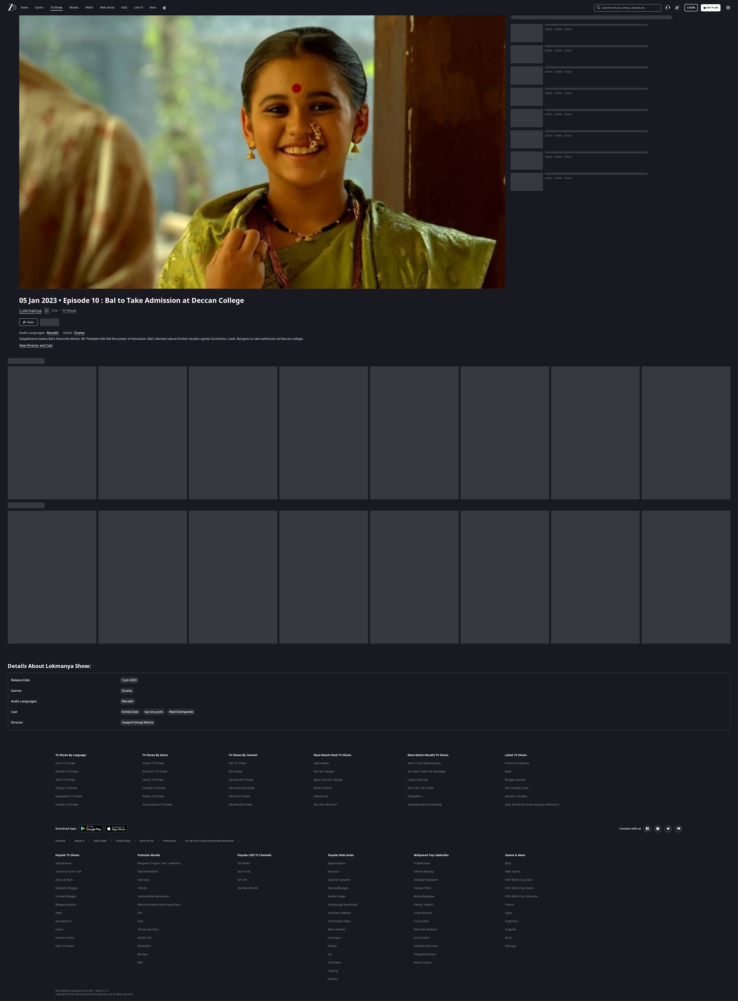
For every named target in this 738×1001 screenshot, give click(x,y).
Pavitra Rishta (322, 788)
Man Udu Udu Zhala (421, 788)
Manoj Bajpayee (424, 896)
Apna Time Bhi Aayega (328, 780)
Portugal (510, 946)
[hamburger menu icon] (728, 8)
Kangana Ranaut (424, 954)
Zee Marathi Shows (241, 780)
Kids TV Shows (64, 946)
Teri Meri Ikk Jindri (325, 805)
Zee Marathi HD (247, 888)
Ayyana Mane (336, 863)
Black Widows (336, 929)
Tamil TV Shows (65, 780)
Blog (508, 863)
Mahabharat (63, 863)
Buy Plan (712, 7)
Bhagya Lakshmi (515, 780)
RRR (140, 963)
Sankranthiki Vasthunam (153, 896)
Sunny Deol (421, 921)
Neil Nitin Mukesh (425, 929)
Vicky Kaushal (422, 913)
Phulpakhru (415, 796)
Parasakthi (144, 946)
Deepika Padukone (426, 880)
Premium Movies (149, 855)
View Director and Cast (36, 345)
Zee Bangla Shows (240, 805)
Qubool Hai (321, 796)
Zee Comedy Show (516, 788)
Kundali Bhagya (65, 896)
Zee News (243, 863)
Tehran (142, 888)
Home (24, 7)
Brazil (508, 938)
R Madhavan (422, 863)
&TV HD (242, 880)
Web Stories (513, 872)
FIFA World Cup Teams (519, 888)
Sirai (140, 921)
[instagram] (658, 829)
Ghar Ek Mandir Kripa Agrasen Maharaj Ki (532, 805)
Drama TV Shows (153, 763)
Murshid (333, 872)
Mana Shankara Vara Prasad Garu (159, 905)
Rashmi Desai (422, 963)
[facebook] (647, 829)
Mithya (332, 946)
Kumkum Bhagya (66, 888)
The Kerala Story (148, 929)
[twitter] (668, 829)
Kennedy (143, 880)
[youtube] (678, 829)
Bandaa (142, 954)
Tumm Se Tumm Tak (68, 872)
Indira (59, 929)
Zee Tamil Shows (239, 796)
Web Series (107, 7)
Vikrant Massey (423, 872)
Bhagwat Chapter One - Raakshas (159, 863)
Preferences (169, 841)
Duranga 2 (335, 938)
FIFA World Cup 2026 (518, 880)
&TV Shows (236, 772)
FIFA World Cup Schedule (521, 896)
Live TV (138, 7)
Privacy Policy (123, 841)
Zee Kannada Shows (242, 788)
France (509, 905)
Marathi (53, 333)
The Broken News (339, 921)
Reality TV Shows (153, 796)
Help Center (100, 841)
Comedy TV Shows (154, 788)
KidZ (124, 7)
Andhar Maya (336, 896)
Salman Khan (422, 888)
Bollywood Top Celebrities (431, 855)
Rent (153, 7)
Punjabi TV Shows (66, 805)
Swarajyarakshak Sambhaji (425, 805)
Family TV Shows (153, 780)
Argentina (511, 921)
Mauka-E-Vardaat (516, 796)
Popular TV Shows (67, 855)
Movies (74, 7)
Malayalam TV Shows (68, 796)
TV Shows (56, 7)
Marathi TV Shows (67, 772)
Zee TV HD (244, 872)
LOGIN (691, 7)
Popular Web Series (341, 855)
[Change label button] (677, 8)
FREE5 (89, 7)
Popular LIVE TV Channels (254, 855)
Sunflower (334, 963)
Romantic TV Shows (154, 772)
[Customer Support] (668, 7)
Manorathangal (338, 888)
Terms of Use (147, 841)
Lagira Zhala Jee (418, 780)
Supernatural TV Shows (157, 805)
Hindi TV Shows (65, 763)
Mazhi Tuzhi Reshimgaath (424, 763)
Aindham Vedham (339, 913)
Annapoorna (63, 921)
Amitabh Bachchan (426, 946)
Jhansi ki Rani (64, 880)
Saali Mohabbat (148, 872)
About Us (79, 841)
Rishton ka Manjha (517, 763)
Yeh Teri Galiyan (324, 772)
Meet (508, 772)
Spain (508, 913)
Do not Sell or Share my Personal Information (209, 841)
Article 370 (144, 938)
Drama (79, 333)
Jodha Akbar (321, 763)
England (510, 929)
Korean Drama (64, 938)
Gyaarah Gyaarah (339, 880)
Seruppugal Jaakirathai (343, 905)
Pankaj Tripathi (423, 905)
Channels (60, 841)
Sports (39, 7)
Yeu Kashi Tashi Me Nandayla (426, 772)
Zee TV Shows (237, 763)
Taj (330, 954)
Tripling (333, 971)
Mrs (140, 913)
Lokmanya (30, 310)
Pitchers (333, 979)
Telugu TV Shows (66, 788)
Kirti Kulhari (422, 938)
